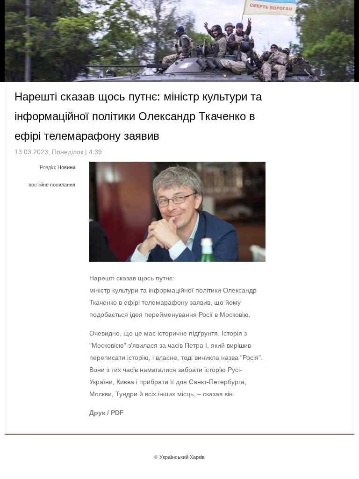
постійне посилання (52, 184)
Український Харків (182, 457)
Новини (66, 167)
